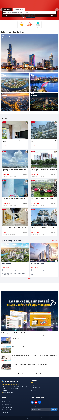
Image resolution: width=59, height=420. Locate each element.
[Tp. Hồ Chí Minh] (29, 71)
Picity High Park (6, 263)
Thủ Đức (4, 95)
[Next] (56, 261)
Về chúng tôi (34, 390)
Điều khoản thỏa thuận (7, 407)
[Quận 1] (15, 91)
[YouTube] (35, 402)
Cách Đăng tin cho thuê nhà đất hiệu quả (15, 333)
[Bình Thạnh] (44, 110)
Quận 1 (3, 75)
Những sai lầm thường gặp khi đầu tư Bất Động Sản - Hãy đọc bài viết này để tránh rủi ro (34, 355)
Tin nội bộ (33, 393)
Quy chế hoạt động (6, 404)
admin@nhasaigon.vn (8, 392)
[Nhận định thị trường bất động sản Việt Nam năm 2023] (6, 340)
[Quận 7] (44, 91)
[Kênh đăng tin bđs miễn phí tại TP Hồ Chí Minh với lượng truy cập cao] (6, 367)
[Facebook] (32, 402)
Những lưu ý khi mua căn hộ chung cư (21, 346)
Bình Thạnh (34, 95)
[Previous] (2, 261)
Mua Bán (21, 27)
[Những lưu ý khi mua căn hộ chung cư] (6, 349)
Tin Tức (4, 287)
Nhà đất (3, 35)
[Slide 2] (30, 278)
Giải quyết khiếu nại (6, 412)
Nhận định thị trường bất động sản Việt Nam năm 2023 (25, 338)
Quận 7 (33, 75)
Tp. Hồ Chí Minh (6, 37)
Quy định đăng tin (6, 401)
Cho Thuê (29, 27)
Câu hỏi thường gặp (35, 387)
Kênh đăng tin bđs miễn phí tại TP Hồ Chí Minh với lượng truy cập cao (29, 364)
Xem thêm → (55, 240)
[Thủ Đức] (15, 110)
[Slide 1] (29, 278)
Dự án (37, 27)
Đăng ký (54, 409)
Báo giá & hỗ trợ (34, 385)
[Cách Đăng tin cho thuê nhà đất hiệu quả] (29, 311)
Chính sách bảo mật (6, 409)
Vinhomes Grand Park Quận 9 (39, 263)
